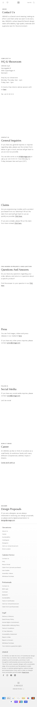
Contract (5, 592)
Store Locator (6, 549)
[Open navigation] (3, 2)
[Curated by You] (7, 2)
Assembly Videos (7, 573)
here (4, 89)
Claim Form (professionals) (10, 606)
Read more (25, 672)
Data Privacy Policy (8, 619)
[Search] (33, 2)
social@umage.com (13, 396)
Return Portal (6, 564)
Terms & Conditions (8, 628)
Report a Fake (6, 637)
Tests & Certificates (8, 601)
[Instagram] (7, 675)
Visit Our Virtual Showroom (10, 603)
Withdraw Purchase (8, 576)
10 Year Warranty (7, 631)
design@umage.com (8, 520)
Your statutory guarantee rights (11, 646)
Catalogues (5, 540)
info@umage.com (24, 156)
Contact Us (5, 558)
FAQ (3, 561)
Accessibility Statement (9, 634)
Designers (5, 543)
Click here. (18, 216)
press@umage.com (13, 343)
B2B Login (5, 589)
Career (4, 534)
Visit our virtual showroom (10, 546)
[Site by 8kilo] (23, 689)
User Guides (5, 570)
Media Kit (5, 595)
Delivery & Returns (8, 616)
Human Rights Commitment (10, 622)
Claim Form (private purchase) (11, 567)
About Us (5, 531)
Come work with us (8, 462)
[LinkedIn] (15, 675)
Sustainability (6, 537)
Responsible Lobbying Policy (10, 625)
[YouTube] (11, 675)
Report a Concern (7, 640)
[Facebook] (3, 675)
